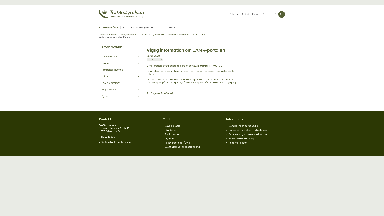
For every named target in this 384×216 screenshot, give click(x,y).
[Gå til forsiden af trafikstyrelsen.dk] (163, 14)
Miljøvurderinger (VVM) (178, 143)
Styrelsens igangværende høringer (248, 134)
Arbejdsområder (108, 27)
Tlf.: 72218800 (107, 137)
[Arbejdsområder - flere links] (123, 27)
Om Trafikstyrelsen (142, 27)
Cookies (171, 27)
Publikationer (172, 134)
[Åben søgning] (281, 14)
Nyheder (170, 138)
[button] (138, 56)
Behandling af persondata (243, 126)
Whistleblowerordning (241, 138)
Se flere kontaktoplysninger (116, 142)
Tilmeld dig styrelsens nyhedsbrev (248, 130)
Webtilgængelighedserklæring (182, 147)
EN (275, 14)
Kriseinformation (238, 143)
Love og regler (173, 126)
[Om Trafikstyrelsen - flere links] (158, 27)
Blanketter (171, 130)
